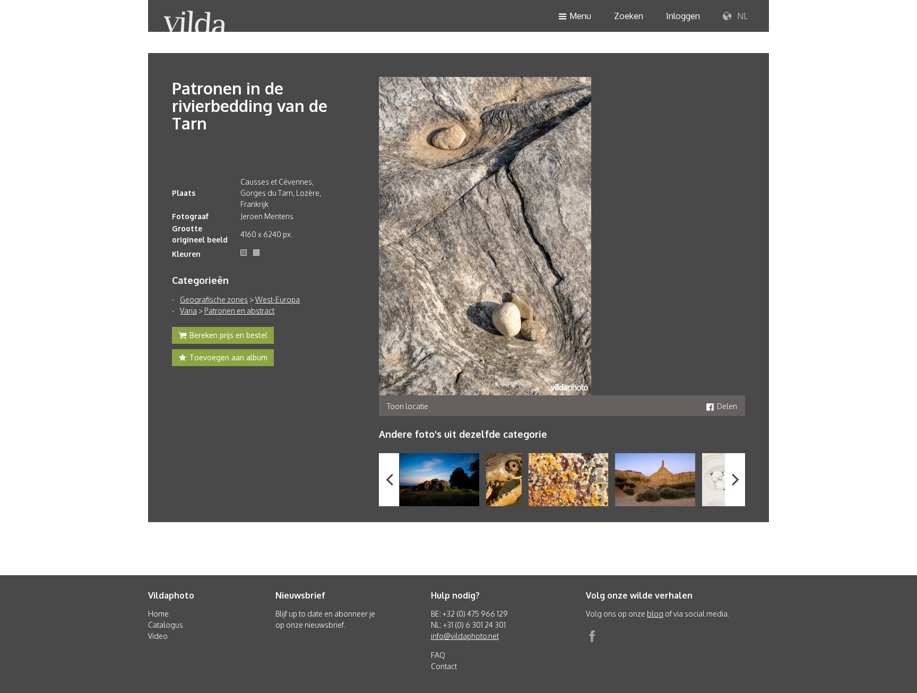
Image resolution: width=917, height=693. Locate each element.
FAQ (438, 655)
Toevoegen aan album (228, 357)
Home (158, 613)
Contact (444, 666)
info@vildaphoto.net (465, 635)
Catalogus (165, 624)
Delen (727, 406)
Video (158, 635)
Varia (188, 310)
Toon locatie (407, 406)
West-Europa (277, 299)
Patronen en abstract (239, 310)
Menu (580, 16)
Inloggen (683, 16)
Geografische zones (214, 299)
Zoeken (628, 16)
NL (741, 16)
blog (655, 613)
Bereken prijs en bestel (228, 335)
